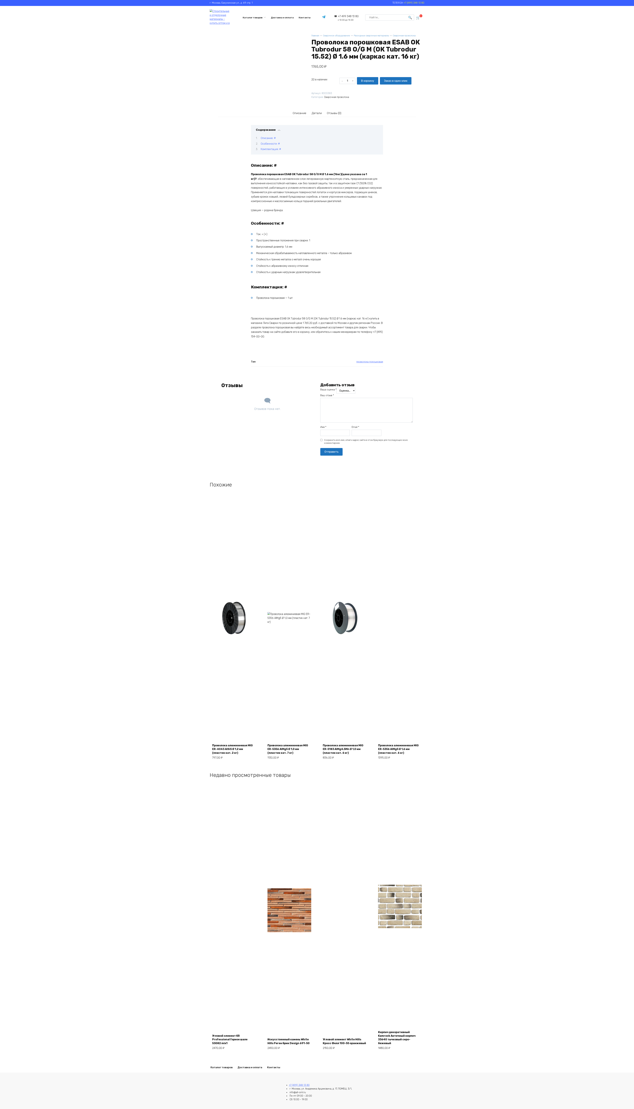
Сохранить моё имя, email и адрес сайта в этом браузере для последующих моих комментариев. (366, 441)
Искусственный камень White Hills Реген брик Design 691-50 (288, 1041)
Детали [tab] (317, 113)
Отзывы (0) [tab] (334, 113)
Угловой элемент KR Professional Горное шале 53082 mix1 (229, 1039)
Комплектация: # (271, 149)
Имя (323, 427)
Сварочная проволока (404, 35)
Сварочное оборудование (336, 35)
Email (355, 427)
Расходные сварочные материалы (371, 35)
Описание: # (268, 138)
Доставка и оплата (282, 17)
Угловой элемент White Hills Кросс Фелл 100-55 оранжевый (344, 1041)
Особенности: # (270, 143)
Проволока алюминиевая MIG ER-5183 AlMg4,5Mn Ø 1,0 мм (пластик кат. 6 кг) (343, 749)
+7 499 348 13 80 (348, 18)
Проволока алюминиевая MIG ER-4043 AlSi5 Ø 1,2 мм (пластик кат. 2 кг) (232, 749)
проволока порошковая (369, 361)
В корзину (367, 80)
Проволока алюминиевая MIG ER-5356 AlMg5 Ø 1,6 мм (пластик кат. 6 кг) (398, 749)
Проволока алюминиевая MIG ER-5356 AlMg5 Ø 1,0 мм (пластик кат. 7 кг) (287, 749)
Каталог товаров (253, 17)
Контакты (305, 17)
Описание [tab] (299, 113)
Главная (315, 35)
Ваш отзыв (327, 395)
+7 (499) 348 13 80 (414, 2)
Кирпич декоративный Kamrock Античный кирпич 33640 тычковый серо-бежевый (397, 1038)
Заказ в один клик (395, 80)
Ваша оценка (328, 389)
